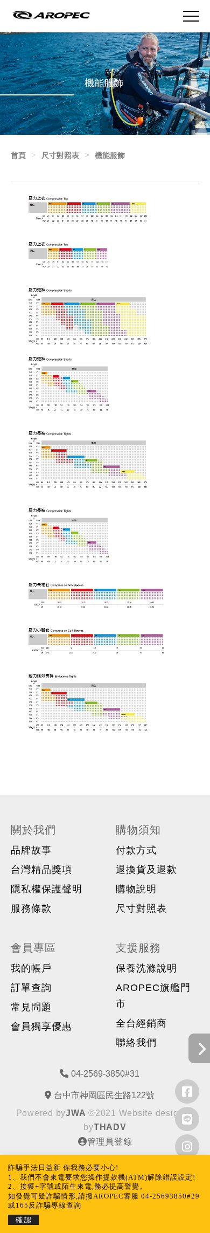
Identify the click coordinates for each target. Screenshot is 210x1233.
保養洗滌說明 (146, 968)
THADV (110, 1127)
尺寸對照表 (141, 908)
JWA (76, 1113)
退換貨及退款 (146, 869)
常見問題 (31, 1007)
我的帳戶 (31, 968)
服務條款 (31, 908)
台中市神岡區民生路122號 (104, 1095)
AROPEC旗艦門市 (153, 995)
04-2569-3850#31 (105, 1073)
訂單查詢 (31, 987)
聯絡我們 (136, 1042)
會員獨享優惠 (41, 1026)
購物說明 (136, 889)
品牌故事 (31, 850)
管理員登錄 (109, 1141)
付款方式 (136, 850)
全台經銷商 (141, 1023)
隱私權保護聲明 (46, 889)
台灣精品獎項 (41, 869)
